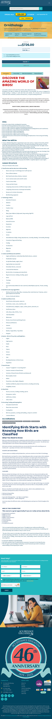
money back (11, 54)
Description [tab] (6, 73)
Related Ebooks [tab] (38, 73)
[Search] (40, 8)
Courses (23, 686)
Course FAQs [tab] (16, 73)
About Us (23, 683)
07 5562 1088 (6, 688)
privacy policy (30, 580)
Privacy (23, 684)
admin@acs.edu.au (7, 692)
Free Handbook (25, 690)
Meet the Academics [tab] (27, 73)
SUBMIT (7, 590)
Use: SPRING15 (26, 18)
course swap (12, 56)
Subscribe (23, 693)
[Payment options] (19, 35)
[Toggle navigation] (49, 3)
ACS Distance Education (11, 715)
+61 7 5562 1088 (7, 690)
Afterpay (23, 691)
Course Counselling (26, 688)
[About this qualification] (41, 33)
